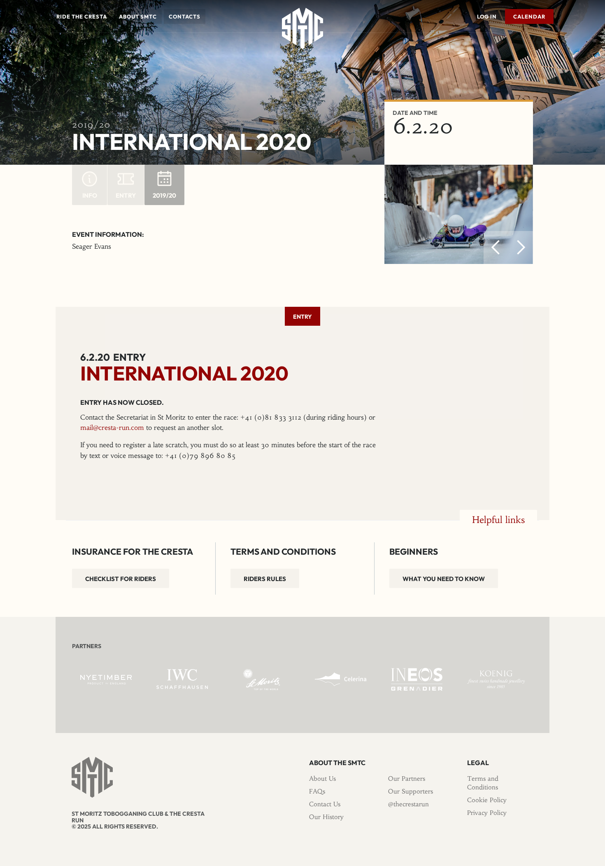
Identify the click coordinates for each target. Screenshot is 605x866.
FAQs (317, 791)
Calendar (529, 16)
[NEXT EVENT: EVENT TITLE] (551, 44)
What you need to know (444, 579)
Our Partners (406, 778)
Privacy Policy (487, 813)
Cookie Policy (487, 800)
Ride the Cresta (81, 16)
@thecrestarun (408, 804)
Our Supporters (410, 791)
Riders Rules (265, 579)
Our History (326, 817)
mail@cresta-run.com (112, 427)
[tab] (302, 316)
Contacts (184, 16)
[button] (81, 16)
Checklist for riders (120, 579)
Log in (487, 16)
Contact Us (324, 804)
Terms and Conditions (482, 783)
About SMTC (138, 16)
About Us (322, 778)
